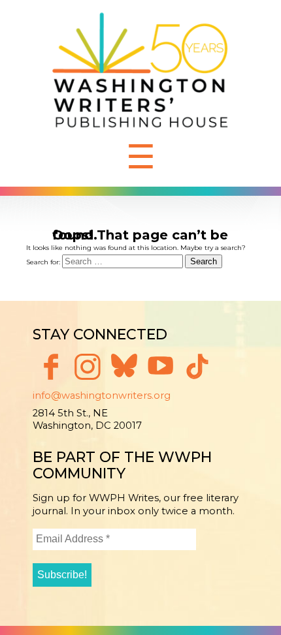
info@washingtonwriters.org (102, 395)
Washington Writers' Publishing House (140, 74)
